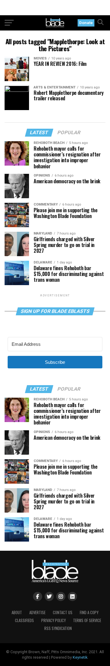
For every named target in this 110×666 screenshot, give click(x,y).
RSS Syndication (58, 628)
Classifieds (24, 620)
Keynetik (80, 657)
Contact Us (62, 612)
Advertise (37, 612)
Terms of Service (87, 620)
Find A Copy (89, 612)
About (17, 612)
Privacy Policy (53, 620)
